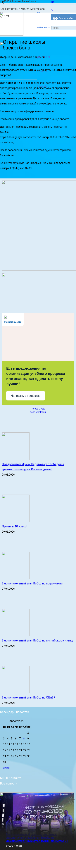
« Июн (6, 767)
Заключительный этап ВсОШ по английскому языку (37, 640)
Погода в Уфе (38, 408)
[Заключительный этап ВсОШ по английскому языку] (16, 635)
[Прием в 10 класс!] (16, 521)
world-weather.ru (38, 412)
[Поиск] (52, 12)
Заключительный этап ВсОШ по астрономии (32, 583)
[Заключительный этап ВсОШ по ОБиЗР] (16, 692)
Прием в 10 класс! (14, 526)
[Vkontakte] (52, 2)
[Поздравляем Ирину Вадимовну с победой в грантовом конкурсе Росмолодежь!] (16, 459)
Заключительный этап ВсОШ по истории (37, 841)
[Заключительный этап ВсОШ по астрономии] (16, 578)
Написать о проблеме (25, 395)
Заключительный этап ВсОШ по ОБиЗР (29, 697)
